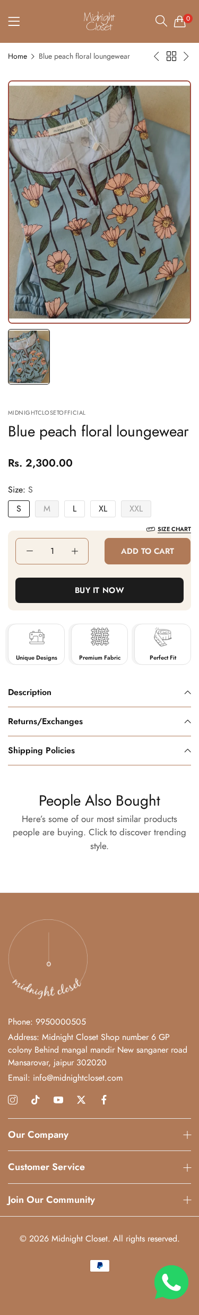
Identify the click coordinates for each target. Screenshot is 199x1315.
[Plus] (74, 551)
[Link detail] (13, 1100)
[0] (180, 21)
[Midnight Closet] (100, 21)
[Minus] (29, 551)
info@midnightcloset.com (65, 1078)
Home (17, 56)
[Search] (161, 20)
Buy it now (99, 590)
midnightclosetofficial (47, 412)
